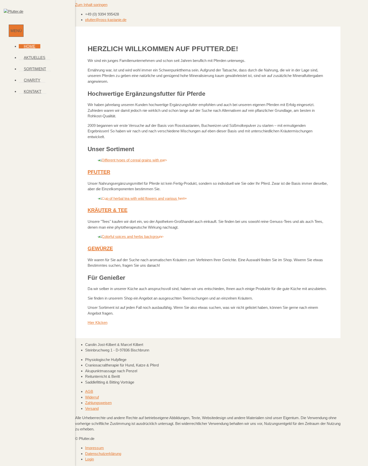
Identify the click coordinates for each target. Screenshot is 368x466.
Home (29, 46)
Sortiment (35, 69)
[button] (97, 322)
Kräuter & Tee (107, 210)
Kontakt (32, 91)
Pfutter (99, 172)
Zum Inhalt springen (91, 5)
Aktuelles (34, 57)
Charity (32, 80)
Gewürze (100, 248)
